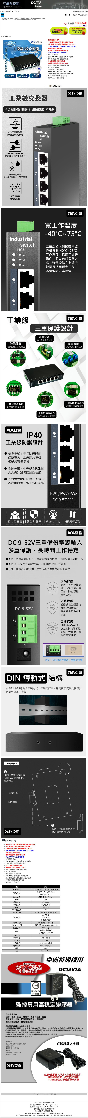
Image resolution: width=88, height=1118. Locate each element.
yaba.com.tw (54, 1105)
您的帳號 (76, 11)
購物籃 (82, 11)
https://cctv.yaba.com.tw (38, 1094)
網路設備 (8, 11)
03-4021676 (40, 1102)
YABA (46, 1113)
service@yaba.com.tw (32, 1113)
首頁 (3, 11)
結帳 (86, 11)
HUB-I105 (16, 11)
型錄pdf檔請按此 (10, 841)
